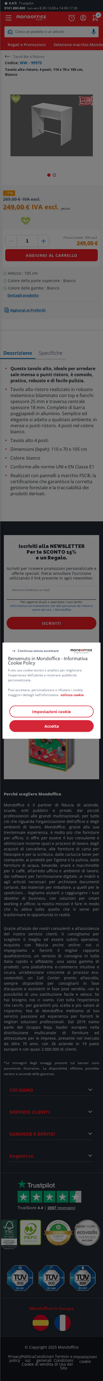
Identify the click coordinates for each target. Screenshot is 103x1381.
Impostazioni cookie (51, 711)
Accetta (51, 726)
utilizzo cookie (72, 694)
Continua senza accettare (38, 650)
